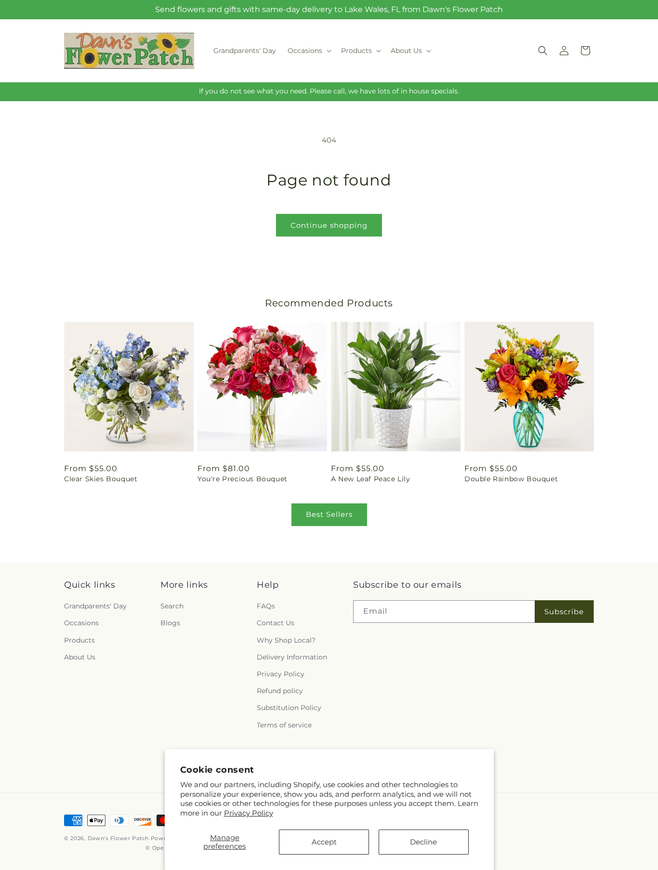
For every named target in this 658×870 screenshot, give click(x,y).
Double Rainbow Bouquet (511, 479)
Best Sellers (329, 514)
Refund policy (280, 690)
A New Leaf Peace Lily (370, 479)
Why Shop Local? (286, 640)
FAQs (266, 606)
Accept (324, 841)
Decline (423, 841)
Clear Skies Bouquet (100, 479)
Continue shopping (329, 225)
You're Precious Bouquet (242, 479)
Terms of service (284, 725)
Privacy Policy (248, 812)
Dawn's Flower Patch (118, 838)
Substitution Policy (289, 707)
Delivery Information (292, 657)
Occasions (81, 623)
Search (172, 606)
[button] (308, 50)
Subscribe (564, 611)
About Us (79, 657)
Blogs (170, 623)
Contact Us (275, 623)
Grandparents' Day (95, 606)
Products (79, 640)
